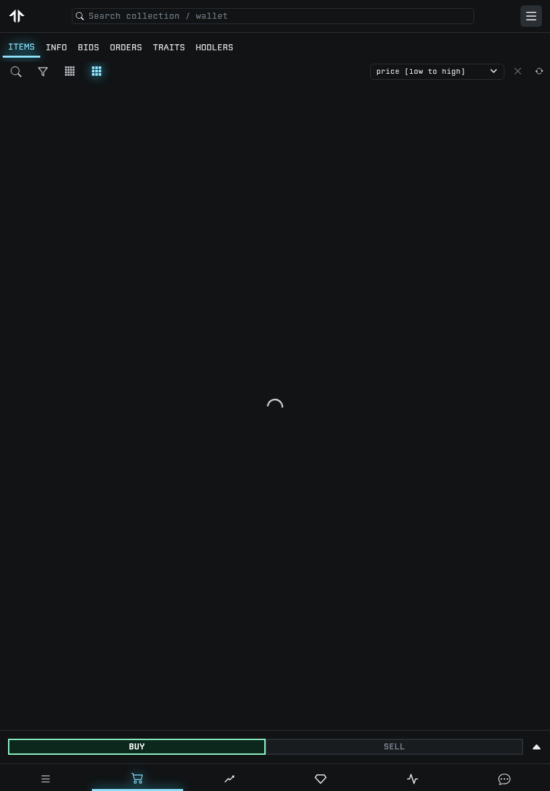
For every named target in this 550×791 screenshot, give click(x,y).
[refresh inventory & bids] (539, 71)
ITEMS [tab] (21, 47)
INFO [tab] (56, 47)
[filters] (43, 72)
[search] (16, 72)
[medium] (96, 71)
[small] (69, 71)
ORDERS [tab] (126, 47)
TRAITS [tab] (169, 47)
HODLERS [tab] (214, 47)
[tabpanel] (275, 396)
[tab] (46, 778)
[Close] (518, 71)
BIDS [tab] (88, 47)
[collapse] (536, 746)
